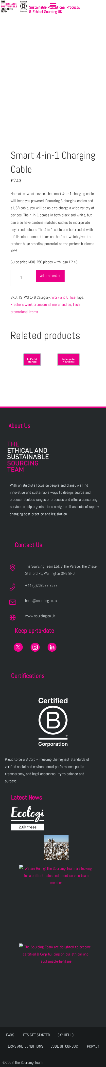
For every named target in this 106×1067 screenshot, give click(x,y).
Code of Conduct (65, 1046)
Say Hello (65, 1035)
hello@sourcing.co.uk (41, 600)
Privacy (93, 1046)
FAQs (10, 1035)
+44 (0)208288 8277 (41, 585)
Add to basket (50, 275)
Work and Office (63, 297)
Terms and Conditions (24, 1046)
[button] (53, 6)
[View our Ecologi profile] (27, 818)
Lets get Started (35, 1035)
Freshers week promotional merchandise (41, 304)
